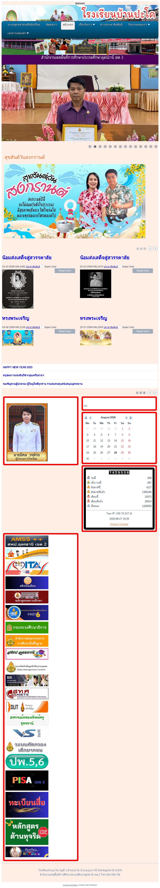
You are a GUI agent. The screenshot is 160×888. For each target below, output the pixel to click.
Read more (65, 270)
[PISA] (26, 789)
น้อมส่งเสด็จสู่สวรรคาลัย (27, 257)
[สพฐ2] (26, 645)
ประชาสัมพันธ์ (33, 266)
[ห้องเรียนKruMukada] (26, 856)
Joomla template (70, 885)
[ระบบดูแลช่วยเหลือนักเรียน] (26, 558)
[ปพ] (26, 768)
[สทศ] (26, 698)
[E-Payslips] (26, 588)
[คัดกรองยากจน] (26, 751)
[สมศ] (26, 685)
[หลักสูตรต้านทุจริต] (26, 844)
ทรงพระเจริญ (15, 318)
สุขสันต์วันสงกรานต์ (24, 157)
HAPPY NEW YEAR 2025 (17, 367)
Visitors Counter (119, 524)
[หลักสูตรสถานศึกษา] (26, 602)
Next (155, 248)
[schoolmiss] (26, 738)
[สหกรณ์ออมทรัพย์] (26, 724)
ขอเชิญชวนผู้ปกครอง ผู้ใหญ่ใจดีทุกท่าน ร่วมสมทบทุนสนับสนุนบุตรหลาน (43, 383)
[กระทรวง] (26, 632)
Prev (150, 248)
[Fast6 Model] (26, 619)
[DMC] (26, 672)
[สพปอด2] (26, 658)
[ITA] (26, 573)
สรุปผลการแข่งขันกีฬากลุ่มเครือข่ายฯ (23, 375)
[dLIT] (26, 711)
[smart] (26, 546)
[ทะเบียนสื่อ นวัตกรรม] (26, 816)
